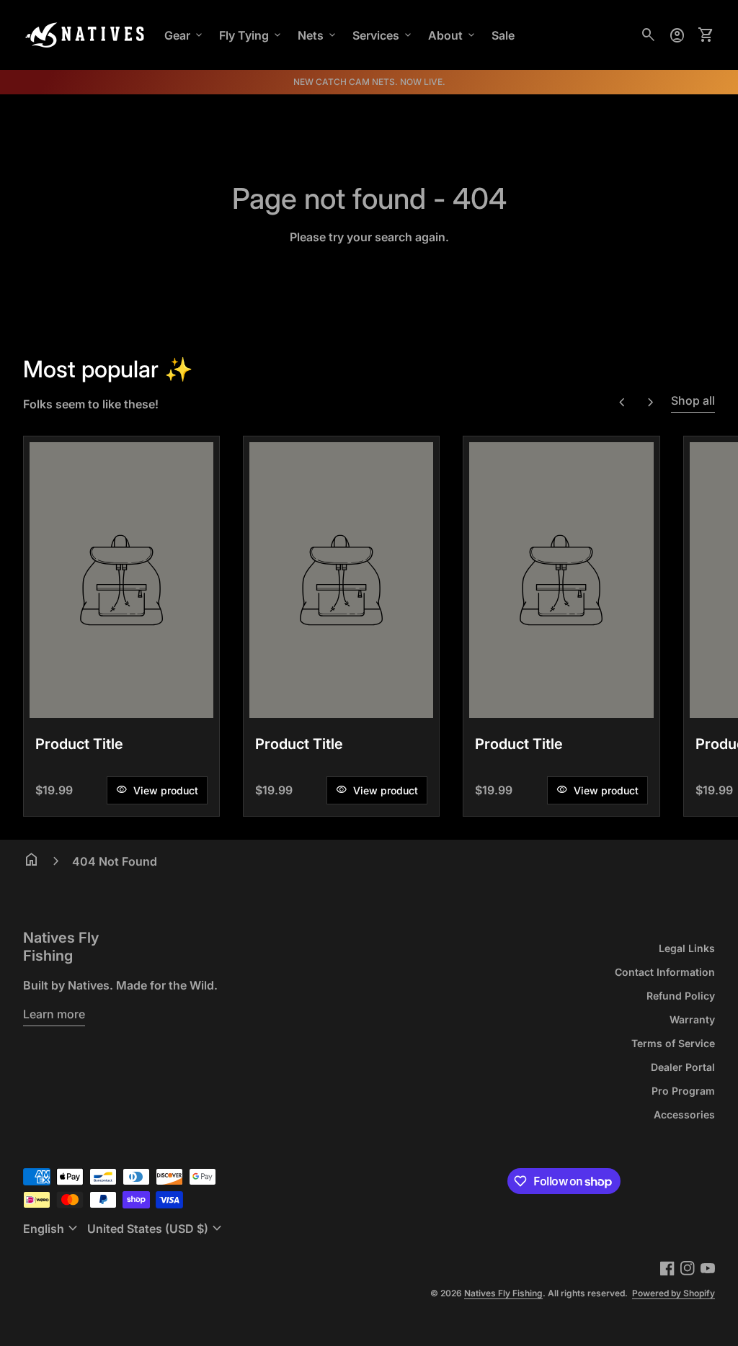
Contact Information (665, 972)
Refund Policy (680, 996)
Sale (503, 35)
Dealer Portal (683, 1067)
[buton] (52, 1228)
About (452, 35)
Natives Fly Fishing (61, 946)
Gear (184, 35)
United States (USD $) (156, 1228)
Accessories (684, 1114)
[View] (121, 580)
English (52, 1228)
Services (383, 35)
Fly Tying (251, 35)
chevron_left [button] (622, 402)
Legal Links (687, 948)
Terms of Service (673, 1043)
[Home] (85, 34)
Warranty (692, 1019)
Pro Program (683, 1091)
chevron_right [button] (650, 402)
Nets (318, 35)
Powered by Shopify (673, 1293)
